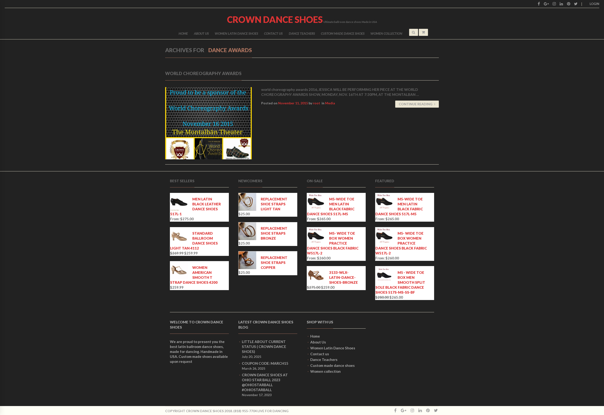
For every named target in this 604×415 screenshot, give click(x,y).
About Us (201, 33)
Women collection (386, 33)
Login (594, 4)
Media (330, 103)
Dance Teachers (302, 33)
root (316, 103)
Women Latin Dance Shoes (236, 33)
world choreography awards (203, 73)
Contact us (273, 33)
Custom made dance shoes (343, 33)
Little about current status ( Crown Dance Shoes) (264, 346)
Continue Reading (415, 104)
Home (183, 33)
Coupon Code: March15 (265, 363)
